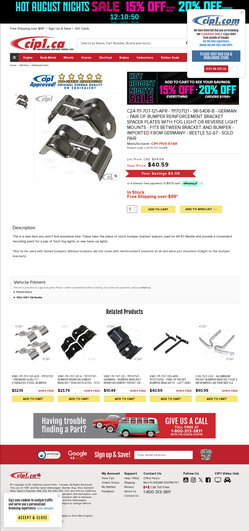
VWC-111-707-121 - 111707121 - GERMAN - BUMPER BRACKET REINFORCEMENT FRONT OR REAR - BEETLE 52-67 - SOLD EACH (123, 382)
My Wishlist (109, 487)
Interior (86, 57)
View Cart (108, 478)
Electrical (105, 57)
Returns (129, 487)
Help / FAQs (131, 478)
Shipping (129, 482)
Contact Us (131, 496)
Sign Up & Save (60, 28)
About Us (130, 491)
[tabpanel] (33, 363)
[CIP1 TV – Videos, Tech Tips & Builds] (218, 480)
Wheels (68, 57)
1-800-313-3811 (157, 492)
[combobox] (135, 43)
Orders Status (110, 482)
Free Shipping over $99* (27, 28)
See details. (45, 508)
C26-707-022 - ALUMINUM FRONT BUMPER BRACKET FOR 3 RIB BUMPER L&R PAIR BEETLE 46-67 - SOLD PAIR (216, 381)
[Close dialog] (242, 12)
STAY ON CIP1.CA (216, 69)
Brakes (124, 57)
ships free (46, 391)
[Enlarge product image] (116, 176)
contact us (145, 287)
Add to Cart (33, 399)
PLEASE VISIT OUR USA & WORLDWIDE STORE (216, 56)
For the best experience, (216, 41)
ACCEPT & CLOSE (32, 517)
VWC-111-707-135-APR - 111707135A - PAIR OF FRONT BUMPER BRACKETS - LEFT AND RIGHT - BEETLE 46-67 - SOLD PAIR (170, 382)
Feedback (108, 491)
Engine (28, 57)
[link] (68, 6)
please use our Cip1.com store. (216, 45)
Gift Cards (82, 28)
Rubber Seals (170, 57)
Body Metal (48, 57)
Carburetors (145, 57)
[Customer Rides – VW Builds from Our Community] (227, 480)
